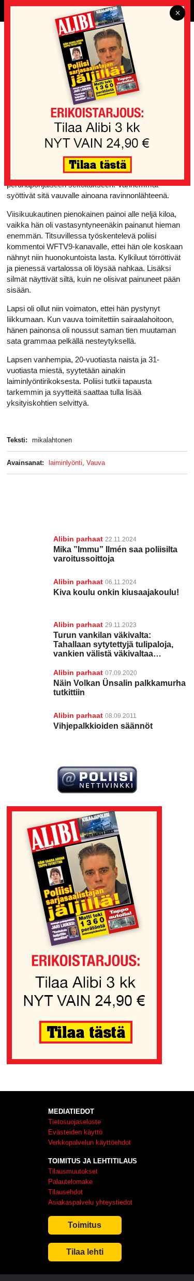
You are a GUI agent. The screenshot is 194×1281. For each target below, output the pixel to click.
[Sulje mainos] (177, 13)
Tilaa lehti (84, 1251)
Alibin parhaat (78, 539)
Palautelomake (70, 1182)
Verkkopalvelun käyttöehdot (89, 1142)
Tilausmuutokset (73, 1171)
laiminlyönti (65, 463)
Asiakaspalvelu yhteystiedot (90, 1202)
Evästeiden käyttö (75, 1132)
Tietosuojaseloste (74, 1122)
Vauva (95, 463)
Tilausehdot (65, 1192)
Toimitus (84, 1225)
